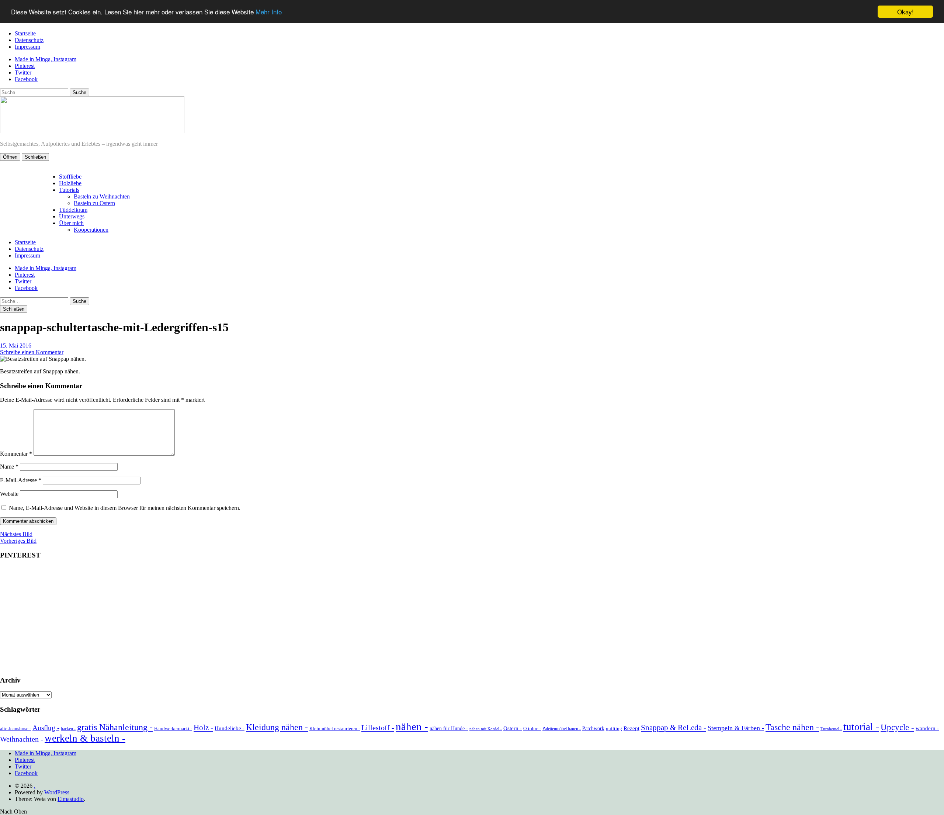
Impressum (27, 47)
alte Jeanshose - (15, 728)
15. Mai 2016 (15, 345)
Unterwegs (71, 216)
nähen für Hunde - (449, 728)
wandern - (927, 728)
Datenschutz (29, 40)
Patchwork (593, 728)
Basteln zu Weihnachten (102, 196)
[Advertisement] (472, 618)
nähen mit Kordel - (485, 729)
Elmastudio (71, 799)
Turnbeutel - (831, 729)
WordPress (56, 792)
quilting (614, 728)
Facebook (26, 79)
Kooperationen (91, 230)
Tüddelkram (73, 210)
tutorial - (861, 726)
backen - (68, 728)
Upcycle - (897, 727)
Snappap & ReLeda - (673, 727)
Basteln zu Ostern (94, 203)
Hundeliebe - (229, 728)
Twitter (23, 72)
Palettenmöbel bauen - (561, 728)
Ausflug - (45, 728)
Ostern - (512, 728)
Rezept (631, 728)
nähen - (412, 726)
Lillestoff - (377, 728)
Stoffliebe (70, 176)
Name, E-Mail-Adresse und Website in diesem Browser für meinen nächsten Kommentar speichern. (124, 508)
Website (9, 494)
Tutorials (69, 190)
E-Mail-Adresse (20, 480)
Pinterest (25, 66)
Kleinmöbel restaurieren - (334, 728)
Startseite (25, 33)
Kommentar (16, 453)
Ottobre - (532, 728)
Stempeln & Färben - (736, 728)
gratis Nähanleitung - (115, 727)
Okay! (905, 11)
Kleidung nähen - (277, 727)
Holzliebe (70, 183)
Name (9, 466)
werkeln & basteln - (85, 738)
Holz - (203, 727)
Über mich (71, 223)
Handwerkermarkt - (173, 728)
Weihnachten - (21, 739)
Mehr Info (269, 12)
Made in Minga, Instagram (45, 59)
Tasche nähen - (792, 727)
